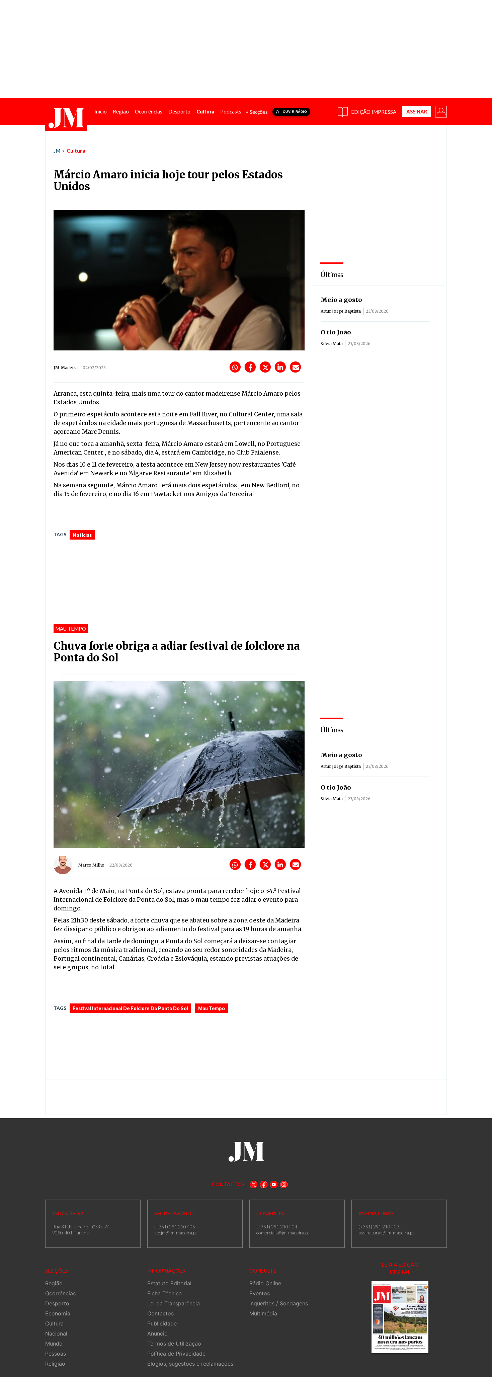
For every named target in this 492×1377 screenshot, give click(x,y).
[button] (440, 111)
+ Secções (257, 112)
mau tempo (211, 1008)
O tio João (336, 332)
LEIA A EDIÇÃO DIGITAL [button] (400, 1268)
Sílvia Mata (332, 343)
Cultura (76, 150)
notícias (82, 535)
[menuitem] (100, 111)
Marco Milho (91, 865)
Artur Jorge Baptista (341, 311)
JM (57, 151)
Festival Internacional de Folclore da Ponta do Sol (130, 1008)
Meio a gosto (341, 300)
